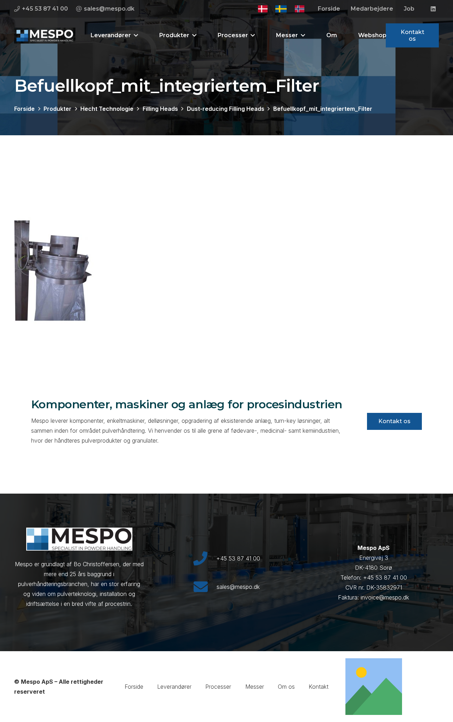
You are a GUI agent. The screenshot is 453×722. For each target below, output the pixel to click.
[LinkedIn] (433, 9)
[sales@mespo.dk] (205, 587)
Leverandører (174, 686)
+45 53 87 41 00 (238, 558)
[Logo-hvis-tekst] (44, 36)
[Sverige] (281, 8)
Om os (286, 686)
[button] (134, 35)
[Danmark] (262, 8)
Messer (254, 686)
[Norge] (300, 8)
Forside (134, 686)
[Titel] (373, 686)
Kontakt (318, 686)
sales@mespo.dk (238, 586)
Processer (218, 686)
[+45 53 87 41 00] (204, 558)
